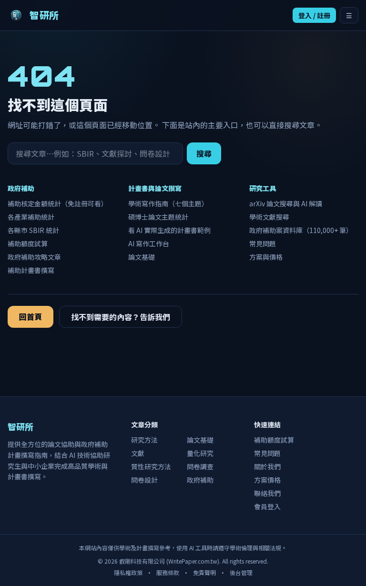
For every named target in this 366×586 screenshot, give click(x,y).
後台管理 (241, 572)
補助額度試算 (28, 243)
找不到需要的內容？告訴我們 (120, 317)
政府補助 (200, 480)
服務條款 (167, 572)
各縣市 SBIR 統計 (33, 230)
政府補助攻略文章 (34, 257)
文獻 (137, 453)
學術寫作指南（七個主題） (168, 203)
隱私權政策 (128, 572)
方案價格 (267, 480)
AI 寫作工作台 (148, 243)
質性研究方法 (151, 466)
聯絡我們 (267, 493)
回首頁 (30, 316)
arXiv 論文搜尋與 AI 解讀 (285, 203)
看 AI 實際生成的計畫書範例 (169, 230)
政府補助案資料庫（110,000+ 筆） (301, 230)
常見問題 (262, 243)
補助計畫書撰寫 (31, 270)
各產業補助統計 (31, 217)
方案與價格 (266, 257)
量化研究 (200, 453)
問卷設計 (144, 480)
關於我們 (267, 466)
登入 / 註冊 (314, 15)
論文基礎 (141, 257)
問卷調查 (200, 466)
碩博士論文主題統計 (158, 217)
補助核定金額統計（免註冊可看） (58, 203)
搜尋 (204, 153)
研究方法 (144, 440)
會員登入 (267, 506)
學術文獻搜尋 (269, 217)
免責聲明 (204, 572)
